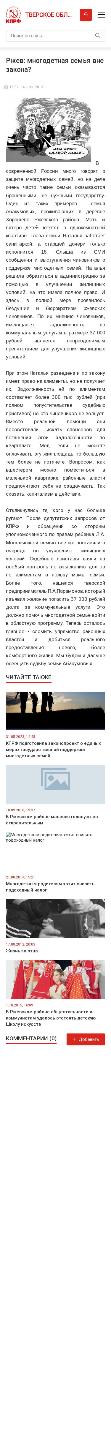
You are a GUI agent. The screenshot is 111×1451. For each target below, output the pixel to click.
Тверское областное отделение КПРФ (49, 14)
